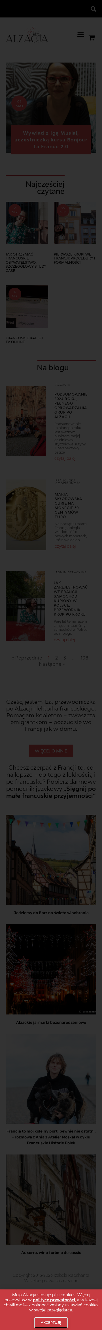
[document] (51, 665)
